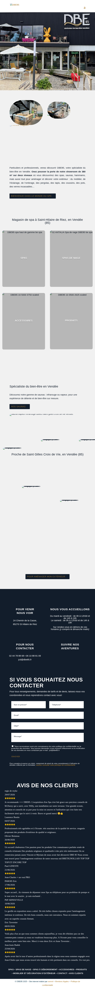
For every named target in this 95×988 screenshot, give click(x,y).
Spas (11, 969)
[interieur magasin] (19, 125)
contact (62, 973)
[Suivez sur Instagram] (73, 657)
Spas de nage (23, 969)
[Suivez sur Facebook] (66, 657)
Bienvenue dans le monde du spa (31, 196)
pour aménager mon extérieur (46, 577)
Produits (81, 969)
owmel (50, 981)
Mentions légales (62, 981)
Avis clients (76, 973)
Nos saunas (18, 407)
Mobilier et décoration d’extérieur (34, 973)
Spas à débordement (45, 969)
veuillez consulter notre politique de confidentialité (55, 765)
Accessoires (66, 969)
